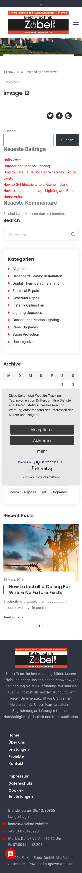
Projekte (16, 761)
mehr (42, 451)
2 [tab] (42, 630)
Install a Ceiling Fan (28, 305)
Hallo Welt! (12, 160)
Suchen (9, 131)
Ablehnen (42, 440)
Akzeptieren (42, 429)
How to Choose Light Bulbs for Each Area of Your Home (45, 592)
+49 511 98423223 (23, 836)
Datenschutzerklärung (48, 477)
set (43, 492)
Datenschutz (20, 788)
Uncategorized (24, 342)
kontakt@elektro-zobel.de (28, 829)
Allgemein (20, 269)
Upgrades (59, 492)
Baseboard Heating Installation (37, 276)
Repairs (30, 492)
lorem (14, 492)
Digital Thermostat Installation (37, 283)
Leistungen (18, 754)
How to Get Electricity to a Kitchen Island (35, 184)
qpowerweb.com (61, 868)
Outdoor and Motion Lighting (26, 166)
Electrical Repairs (26, 290)
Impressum (18, 781)
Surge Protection (26, 334)
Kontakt (15, 768)
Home (6, 47)
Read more (17, 623)
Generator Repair (26, 298)
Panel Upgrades (25, 327)
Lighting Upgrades (27, 312)
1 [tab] (39, 630)
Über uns (16, 747)
